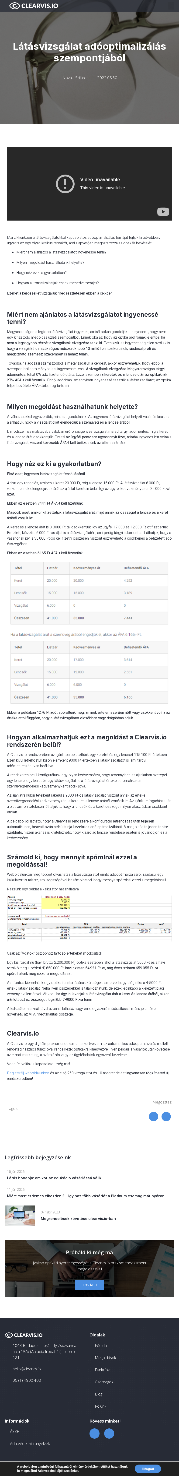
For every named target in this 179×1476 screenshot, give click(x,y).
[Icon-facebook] (95, 1433)
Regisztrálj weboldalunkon (28, 1073)
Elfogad (148, 1469)
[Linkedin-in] (109, 1433)
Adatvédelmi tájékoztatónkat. (58, 1470)
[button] (171, 6)
